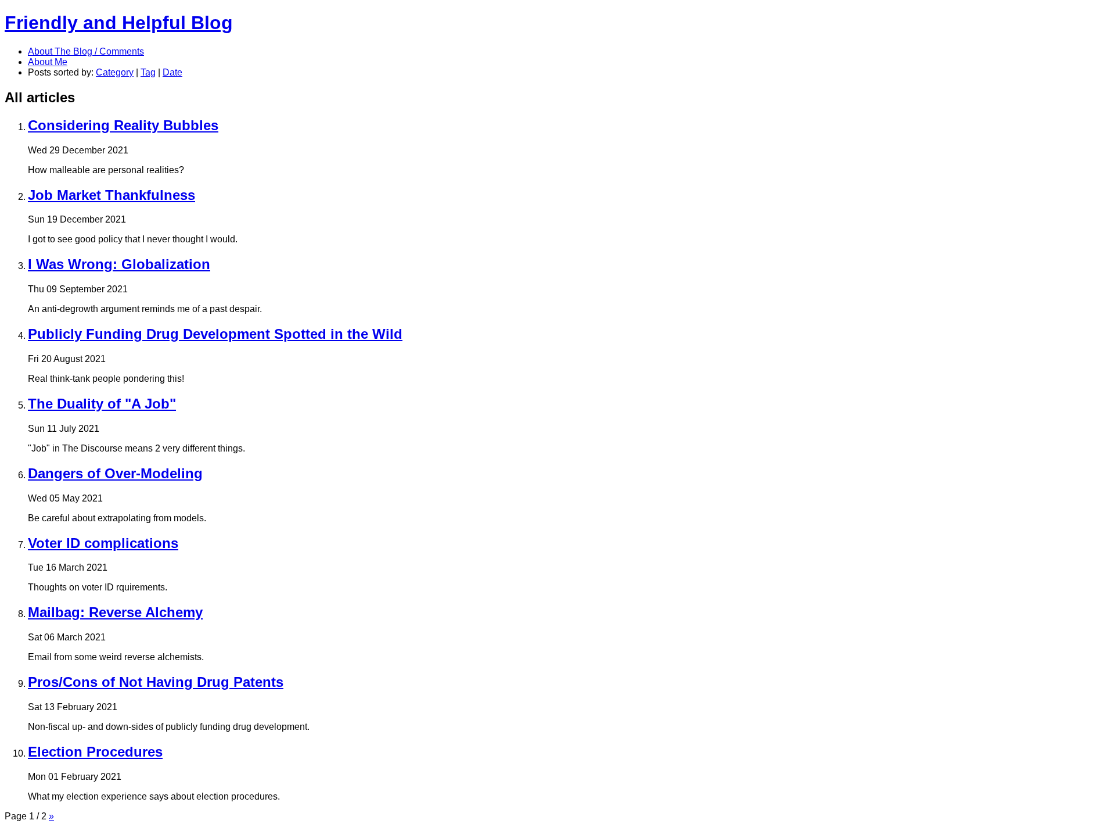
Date (172, 72)
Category (115, 72)
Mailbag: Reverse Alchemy (115, 612)
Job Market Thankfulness (111, 195)
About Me (47, 62)
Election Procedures (95, 752)
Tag (148, 72)
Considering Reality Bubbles (123, 125)
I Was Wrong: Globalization (119, 264)
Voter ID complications (103, 543)
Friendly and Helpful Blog (119, 22)
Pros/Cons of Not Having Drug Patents (155, 682)
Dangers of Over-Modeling (115, 473)
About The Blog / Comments (86, 51)
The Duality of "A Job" (102, 403)
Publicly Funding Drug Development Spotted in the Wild (215, 334)
